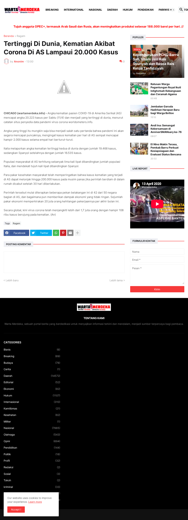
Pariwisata (166, 9)
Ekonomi (32, 388)
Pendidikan (145, 9)
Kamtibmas (32, 408)
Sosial (32, 473)
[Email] (70, 233)
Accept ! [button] (16, 509)
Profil (32, 460)
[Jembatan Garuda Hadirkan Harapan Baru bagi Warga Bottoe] (139, 111)
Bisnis (32, 349)
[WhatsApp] (56, 233)
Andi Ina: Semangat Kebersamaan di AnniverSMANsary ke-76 (166, 128)
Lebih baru (12, 280)
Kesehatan (32, 414)
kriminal (32, 486)
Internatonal (74, 9)
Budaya (32, 362)
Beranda (9, 36)
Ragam (21, 36)
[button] (172, 10)
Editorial (32, 382)
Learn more (35, 501)
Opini (32, 441)
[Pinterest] (63, 233)
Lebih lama (116, 280)
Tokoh (32, 480)
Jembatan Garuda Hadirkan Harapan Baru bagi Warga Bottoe (165, 110)
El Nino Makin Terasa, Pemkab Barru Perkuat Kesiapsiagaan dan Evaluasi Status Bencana (166, 149)
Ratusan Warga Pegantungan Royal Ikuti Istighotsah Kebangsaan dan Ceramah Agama (166, 89)
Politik (32, 454)
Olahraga (32, 434)
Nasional (95, 9)
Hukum (128, 9)
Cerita (32, 369)
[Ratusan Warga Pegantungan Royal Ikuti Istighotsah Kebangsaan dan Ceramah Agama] (139, 88)
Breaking (52, 9)
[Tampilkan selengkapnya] (77, 233)
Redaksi (32, 467)
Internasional (32, 401)
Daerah (112, 9)
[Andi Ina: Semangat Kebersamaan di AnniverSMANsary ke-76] (139, 130)
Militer (32, 421)
